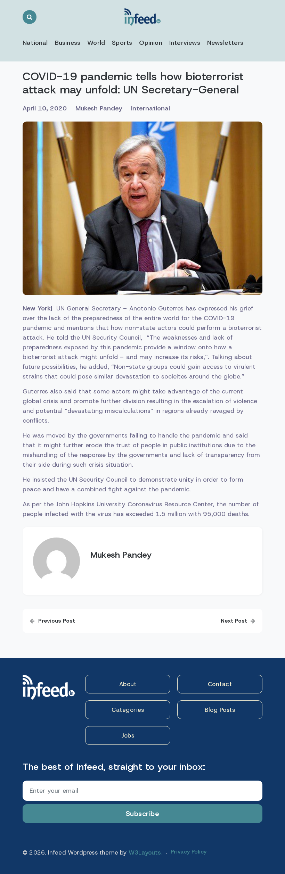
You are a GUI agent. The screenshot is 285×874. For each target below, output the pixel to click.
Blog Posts (220, 710)
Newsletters (225, 43)
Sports (122, 43)
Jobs (127, 735)
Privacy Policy (188, 851)
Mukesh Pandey (98, 108)
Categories (128, 710)
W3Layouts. (146, 852)
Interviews (184, 43)
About (128, 684)
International (150, 108)
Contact (220, 684)
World (96, 43)
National (35, 43)
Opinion (150, 43)
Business (68, 43)
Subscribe (143, 813)
